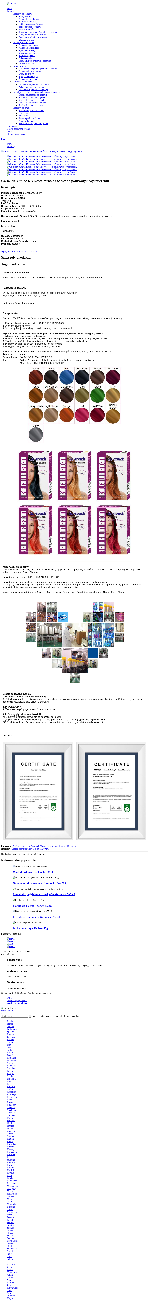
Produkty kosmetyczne (23, 42)
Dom (9, 8)
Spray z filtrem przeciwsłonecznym (35, 61)
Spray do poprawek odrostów (32, 34)
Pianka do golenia (27, 55)
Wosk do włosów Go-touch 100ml (33, 871)
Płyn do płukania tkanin (29, 118)
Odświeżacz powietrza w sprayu (33, 89)
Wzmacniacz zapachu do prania (33, 123)
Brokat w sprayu (26, 63)
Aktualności (12, 126)
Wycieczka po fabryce (17, 1003)
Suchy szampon (26, 16)
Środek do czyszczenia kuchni (32, 102)
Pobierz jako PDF (28, 251)
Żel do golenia (25, 58)
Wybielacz (23, 113)
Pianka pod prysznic (28, 79)
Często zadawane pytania (18, 129)
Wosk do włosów (27, 29)
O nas (9, 131)
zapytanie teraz (8, 954)
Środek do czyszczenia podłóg (33, 97)
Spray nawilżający (27, 50)
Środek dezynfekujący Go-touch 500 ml (30, 849)
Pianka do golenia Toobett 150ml (32, 905)
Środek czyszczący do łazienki (33, 95)
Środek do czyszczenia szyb (31, 100)
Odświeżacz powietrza (23, 81)
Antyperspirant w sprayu (30, 71)
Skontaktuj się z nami (17, 134)
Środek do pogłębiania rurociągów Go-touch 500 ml (44, 894)
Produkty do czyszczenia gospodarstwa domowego (36, 92)
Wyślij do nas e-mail (10, 251)
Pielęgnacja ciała (20, 66)
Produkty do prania (21, 108)
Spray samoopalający (28, 76)
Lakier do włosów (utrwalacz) (32, 24)
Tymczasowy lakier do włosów (33, 37)
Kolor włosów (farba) (29, 19)
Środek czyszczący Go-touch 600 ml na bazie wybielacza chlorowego (45, 846)
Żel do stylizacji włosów (30, 27)
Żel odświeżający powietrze (31, 87)
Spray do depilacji (27, 74)
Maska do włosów (27, 40)
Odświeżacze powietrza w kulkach (35, 84)
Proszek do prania (27, 121)
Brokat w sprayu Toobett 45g (30, 928)
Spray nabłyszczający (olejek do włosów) (38, 32)
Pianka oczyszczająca (28, 45)
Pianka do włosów (27, 21)
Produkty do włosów (22, 13)
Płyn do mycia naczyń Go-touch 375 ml (36, 916)
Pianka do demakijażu (29, 47)
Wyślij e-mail (7, 1010)
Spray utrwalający (27, 53)
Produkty (11, 11)
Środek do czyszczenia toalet (32, 105)
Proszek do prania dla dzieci (31, 110)
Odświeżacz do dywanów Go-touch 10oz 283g (40, 883)
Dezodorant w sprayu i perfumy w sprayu (38, 68)
